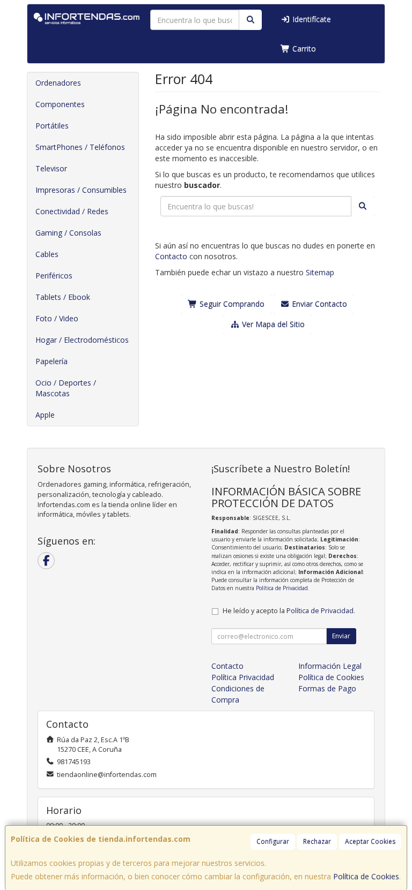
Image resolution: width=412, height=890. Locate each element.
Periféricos (53, 275)
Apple (45, 415)
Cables (46, 254)
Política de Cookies (366, 876)
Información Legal (330, 666)
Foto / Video (56, 318)
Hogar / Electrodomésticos (82, 340)
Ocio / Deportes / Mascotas (65, 388)
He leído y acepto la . (289, 610)
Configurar (272, 841)
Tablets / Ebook (62, 297)
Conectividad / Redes (71, 211)
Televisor (51, 168)
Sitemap (320, 272)
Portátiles (52, 125)
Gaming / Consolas (68, 233)
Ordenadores (58, 83)
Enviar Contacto (318, 304)
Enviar (341, 635)
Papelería (51, 361)
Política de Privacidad (282, 588)
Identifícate (310, 19)
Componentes (60, 104)
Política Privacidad (242, 677)
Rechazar (317, 841)
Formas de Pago (327, 688)
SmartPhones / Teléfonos (80, 147)
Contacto (171, 256)
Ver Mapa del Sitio (272, 324)
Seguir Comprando (230, 304)
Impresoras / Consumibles (81, 190)
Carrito (303, 48)
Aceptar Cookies (370, 841)
